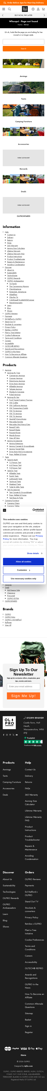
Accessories (8, 788)
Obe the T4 (13, 297)
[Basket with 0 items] (43, 9)
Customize (22, 570)
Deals (7, 587)
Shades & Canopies (16, 392)
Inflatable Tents (14, 473)
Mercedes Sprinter (16, 421)
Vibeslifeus (13, 294)
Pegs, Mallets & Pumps (17, 454)
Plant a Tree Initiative (12, 332)
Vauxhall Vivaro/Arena (17, 419)
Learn (9, 305)
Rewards (8, 585)
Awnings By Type (13, 373)
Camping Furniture (12, 500)
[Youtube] (17, 735)
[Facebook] (4, 735)
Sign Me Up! (23, 696)
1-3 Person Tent (15, 462)
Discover (8, 267)
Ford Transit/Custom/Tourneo (20, 400)
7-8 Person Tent (15, 468)
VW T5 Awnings (15, 413)
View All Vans (14, 438)
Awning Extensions (16, 443)
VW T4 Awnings (15, 411)
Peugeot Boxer (14, 432)
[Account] (38, 9)
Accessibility (9, 343)
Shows (9, 311)
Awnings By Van (13, 397)
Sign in (28, 1026)
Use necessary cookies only (23, 578)
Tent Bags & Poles (16, 498)
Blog (9, 308)
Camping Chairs (13, 503)
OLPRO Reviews (11, 313)
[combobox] (23, 42)
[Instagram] (7, 735)
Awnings (8, 370)
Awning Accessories (14, 441)
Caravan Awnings (15, 378)
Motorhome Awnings (17, 381)
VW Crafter (13, 402)
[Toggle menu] (3, 9)
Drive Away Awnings (17, 383)
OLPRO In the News (12, 351)
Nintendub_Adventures (17, 292)
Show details (33, 553)
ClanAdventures (15, 289)
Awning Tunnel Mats (16, 449)
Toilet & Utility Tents (16, 487)
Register (29, 1032)
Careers (8, 340)
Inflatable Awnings (16, 386)
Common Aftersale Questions (16, 357)
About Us (10, 270)
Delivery (10, 237)
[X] (13, 735)
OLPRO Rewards (13, 278)
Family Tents (13, 476)
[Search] (9, 9)
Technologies (12, 275)
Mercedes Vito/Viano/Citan (19, 424)
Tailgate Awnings (15, 389)
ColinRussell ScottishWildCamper (21, 300)
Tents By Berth (12, 460)
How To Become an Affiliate (15, 354)
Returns (10, 240)
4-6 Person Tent (15, 465)
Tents (7, 457)
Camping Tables (13, 506)
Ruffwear (8, 622)
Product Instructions (14, 256)
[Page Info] (33, 9)
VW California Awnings (18, 405)
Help (6, 232)
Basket (28, 1019)
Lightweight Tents (15, 479)
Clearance (11, 593)
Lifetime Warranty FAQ (15, 253)
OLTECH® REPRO (12, 346)
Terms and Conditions (13, 338)
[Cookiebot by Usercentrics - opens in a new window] (33, 510)
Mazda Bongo (14, 435)
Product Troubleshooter (16, 259)
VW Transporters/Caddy (18, 408)
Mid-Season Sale (13, 590)
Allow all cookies (23, 561)
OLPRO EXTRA (13, 598)
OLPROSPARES (11, 601)
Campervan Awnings (17, 375)
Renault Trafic (14, 427)
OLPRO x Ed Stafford (13, 619)
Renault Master (14, 430)
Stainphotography (15, 302)
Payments (8, 316)
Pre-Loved (11, 595)
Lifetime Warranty (13, 251)
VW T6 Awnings (15, 416)
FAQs (9, 243)
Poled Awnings (14, 394)
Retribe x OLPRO (11, 330)
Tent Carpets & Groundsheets (20, 492)
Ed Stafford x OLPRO (13, 319)
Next (44, 15)
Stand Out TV (10, 321)
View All (8, 625)
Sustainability (12, 273)
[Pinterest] (10, 735)
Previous (2, 15)
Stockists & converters (13, 324)
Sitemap (29, 1013)
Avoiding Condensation (16, 264)
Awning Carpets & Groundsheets (21, 446)
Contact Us (11, 234)
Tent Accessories (13, 489)
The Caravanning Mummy (19, 286)
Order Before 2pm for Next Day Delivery (25, 2)
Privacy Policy (10, 327)
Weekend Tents (15, 484)
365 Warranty (12, 245)
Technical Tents (15, 481)
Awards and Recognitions (14, 349)
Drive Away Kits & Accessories (20, 451)
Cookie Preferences (12, 335)
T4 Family (13, 283)
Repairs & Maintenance (16, 262)
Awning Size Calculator (16, 248)
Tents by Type (12, 470)
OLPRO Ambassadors (15, 281)
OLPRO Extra (10, 617)
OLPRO (8, 614)
